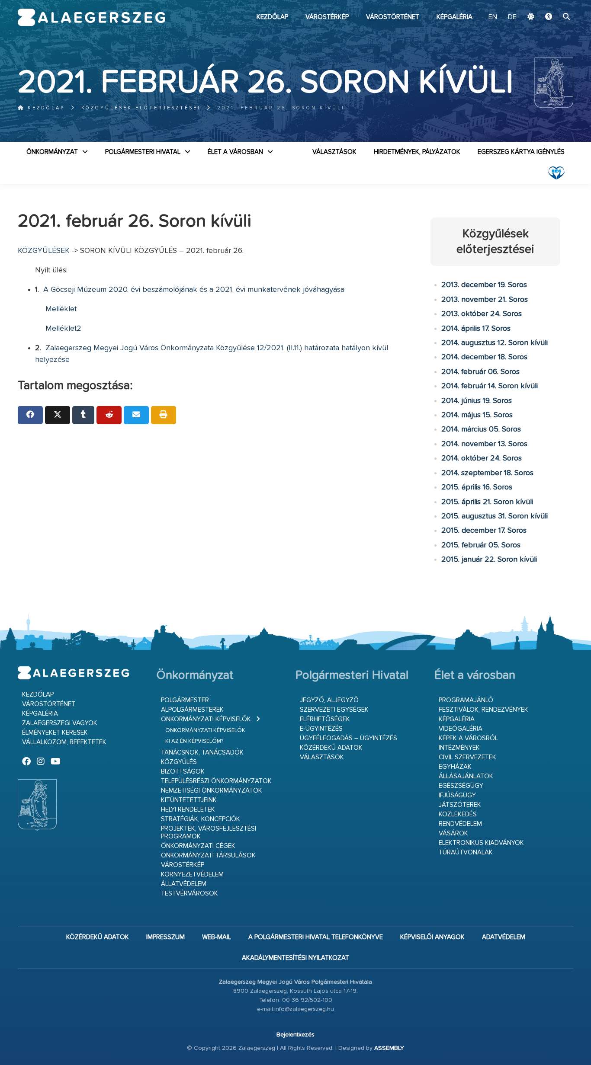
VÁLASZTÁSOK (334, 152)
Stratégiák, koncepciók (200, 819)
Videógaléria (460, 729)
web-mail (216, 937)
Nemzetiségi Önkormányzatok (211, 790)
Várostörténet (392, 17)
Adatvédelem (503, 937)
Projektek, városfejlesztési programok (208, 832)
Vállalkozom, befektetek (64, 742)
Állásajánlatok (466, 776)
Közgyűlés (179, 762)
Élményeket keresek (55, 732)
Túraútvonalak (466, 852)
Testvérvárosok (189, 893)
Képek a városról (468, 738)
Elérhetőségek (325, 719)
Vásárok (453, 833)
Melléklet (61, 309)
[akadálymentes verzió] (549, 17)
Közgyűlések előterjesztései (141, 108)
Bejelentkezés (295, 1035)
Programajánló (466, 700)
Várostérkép (327, 17)
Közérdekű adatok (331, 748)
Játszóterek (460, 805)
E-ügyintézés (321, 729)
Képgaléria (454, 17)
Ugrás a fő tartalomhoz (551, 4)
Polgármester (185, 700)
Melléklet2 (63, 329)
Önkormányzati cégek (198, 846)
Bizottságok (183, 771)
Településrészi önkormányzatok (216, 781)
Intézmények (459, 748)
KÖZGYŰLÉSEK (44, 251)
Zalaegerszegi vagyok (59, 723)
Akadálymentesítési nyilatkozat (295, 958)
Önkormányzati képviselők (206, 719)
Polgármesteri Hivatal (142, 152)
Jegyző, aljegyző (329, 700)
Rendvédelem (460, 824)
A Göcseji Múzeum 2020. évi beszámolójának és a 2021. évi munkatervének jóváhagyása (192, 290)
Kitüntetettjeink (189, 800)
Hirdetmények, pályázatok (417, 152)
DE (512, 17)
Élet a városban (235, 152)
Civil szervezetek (467, 757)
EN (492, 17)
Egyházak (455, 767)
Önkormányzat (52, 152)
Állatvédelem (183, 884)
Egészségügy (461, 786)
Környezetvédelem (192, 874)
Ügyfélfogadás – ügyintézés (348, 738)
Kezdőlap (272, 17)
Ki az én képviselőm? (194, 741)
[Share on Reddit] (109, 415)
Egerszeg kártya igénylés (521, 152)
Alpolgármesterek (192, 710)
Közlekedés (458, 814)
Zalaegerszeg (91, 17)
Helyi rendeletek (188, 809)
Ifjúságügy (457, 795)
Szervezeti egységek (334, 710)
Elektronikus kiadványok (481, 843)
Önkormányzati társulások (208, 855)
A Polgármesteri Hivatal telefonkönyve (315, 937)
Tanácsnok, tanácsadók (202, 752)
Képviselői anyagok (432, 937)
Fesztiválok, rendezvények (483, 710)
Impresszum (165, 937)
